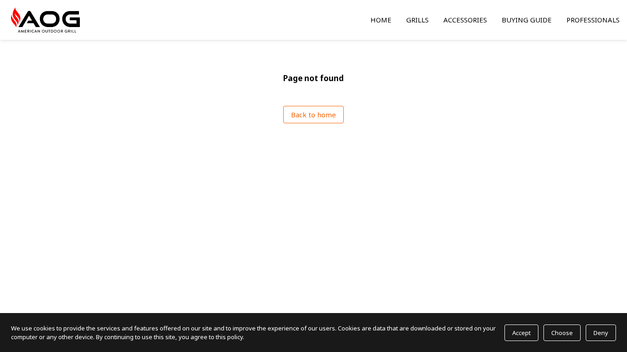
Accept (521, 333)
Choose (562, 333)
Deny (600, 333)
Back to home (313, 114)
